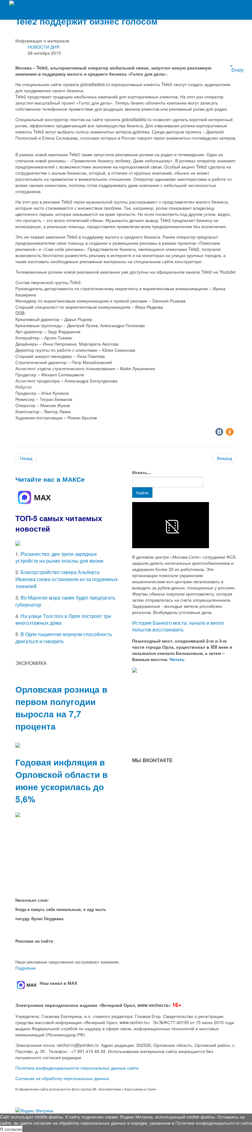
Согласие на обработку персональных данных (62, 1078)
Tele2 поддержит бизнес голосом (86, 21)
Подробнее (25, 968)
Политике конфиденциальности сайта (213, 1123)
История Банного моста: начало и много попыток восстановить (178, 626)
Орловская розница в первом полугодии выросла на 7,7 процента (61, 707)
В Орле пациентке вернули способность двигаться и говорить (63, 638)
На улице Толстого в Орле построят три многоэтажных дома (63, 619)
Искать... (141, 472)
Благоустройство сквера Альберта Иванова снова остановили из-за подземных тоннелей (66, 579)
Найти (142, 492)
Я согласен (11, 1129)
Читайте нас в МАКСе (50, 479)
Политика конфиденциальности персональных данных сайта (77, 1068)
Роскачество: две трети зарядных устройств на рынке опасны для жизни (59, 557)
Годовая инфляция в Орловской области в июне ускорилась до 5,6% (61, 780)
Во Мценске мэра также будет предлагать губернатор (65, 601)
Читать (177, 659)
